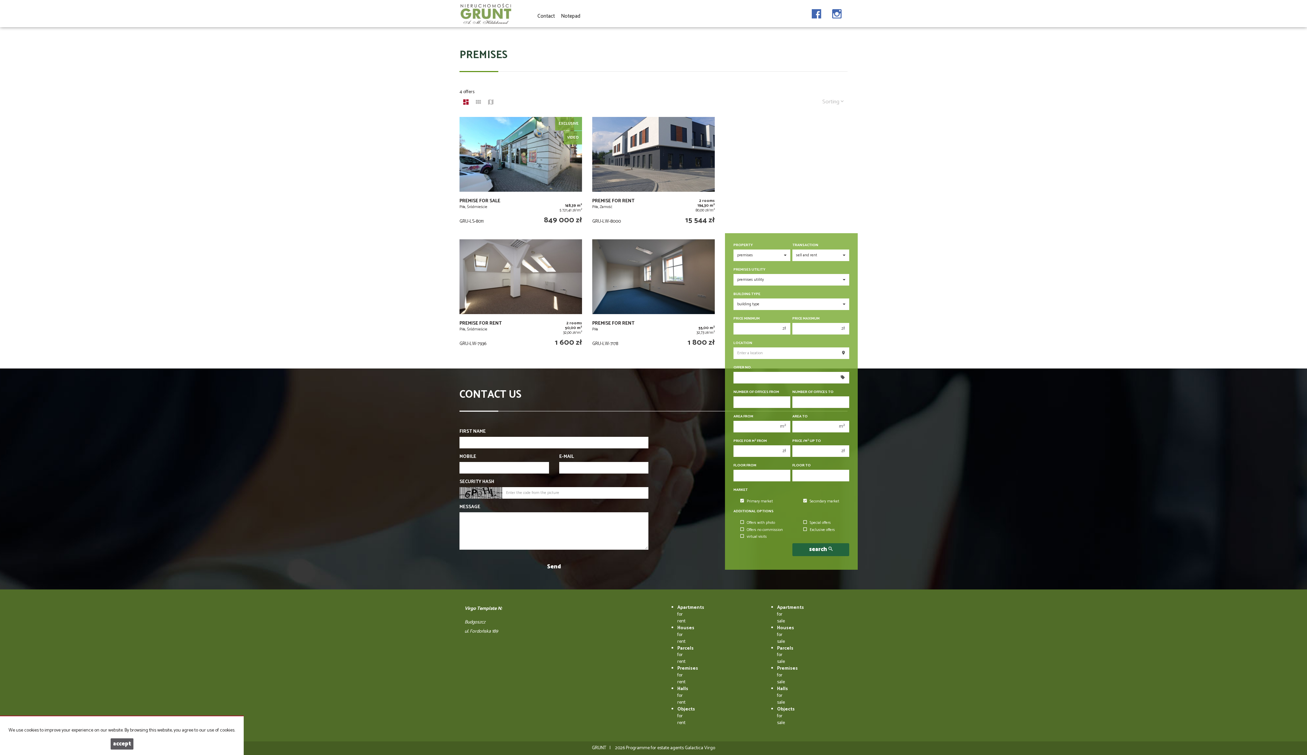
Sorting (831, 101)
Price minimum (746, 318)
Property (743, 245)
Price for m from (750, 441)
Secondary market (824, 501)
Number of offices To (813, 392)
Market (740, 490)
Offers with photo (761, 523)
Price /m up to (806, 441)
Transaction (805, 245)
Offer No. (742, 367)
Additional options (753, 511)
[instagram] (837, 12)
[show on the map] (490, 103)
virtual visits (757, 537)
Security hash (476, 482)
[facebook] (816, 12)
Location (742, 343)
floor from (744, 465)
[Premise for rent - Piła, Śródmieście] (520, 297)
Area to (800, 416)
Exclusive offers (822, 530)
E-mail (566, 456)
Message (469, 507)
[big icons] (465, 103)
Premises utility (749, 269)
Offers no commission (765, 530)
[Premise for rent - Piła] (653, 297)
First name (472, 431)
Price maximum (806, 318)
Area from (743, 416)
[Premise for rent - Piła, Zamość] (653, 175)
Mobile (467, 456)
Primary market (760, 501)
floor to (801, 465)
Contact (546, 16)
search (818, 549)
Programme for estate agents (655, 748)
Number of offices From (756, 392)
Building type (746, 294)
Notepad (570, 16)
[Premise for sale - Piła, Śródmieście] (520, 175)
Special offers (820, 523)
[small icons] (478, 103)
